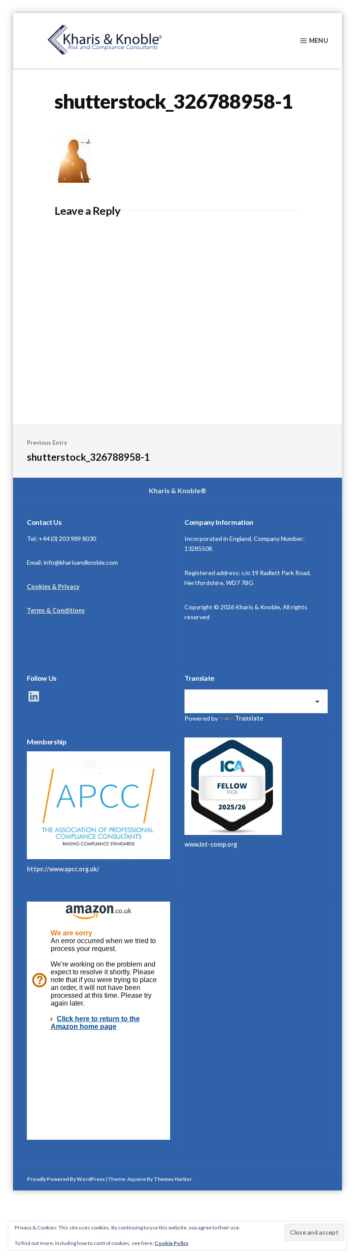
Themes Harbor (173, 1179)
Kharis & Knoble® (178, 490)
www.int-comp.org (210, 844)
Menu (318, 40)
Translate (249, 718)
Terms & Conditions (56, 610)
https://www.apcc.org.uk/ (63, 869)
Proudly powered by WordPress (66, 1179)
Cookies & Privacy (53, 586)
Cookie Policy (171, 1243)
